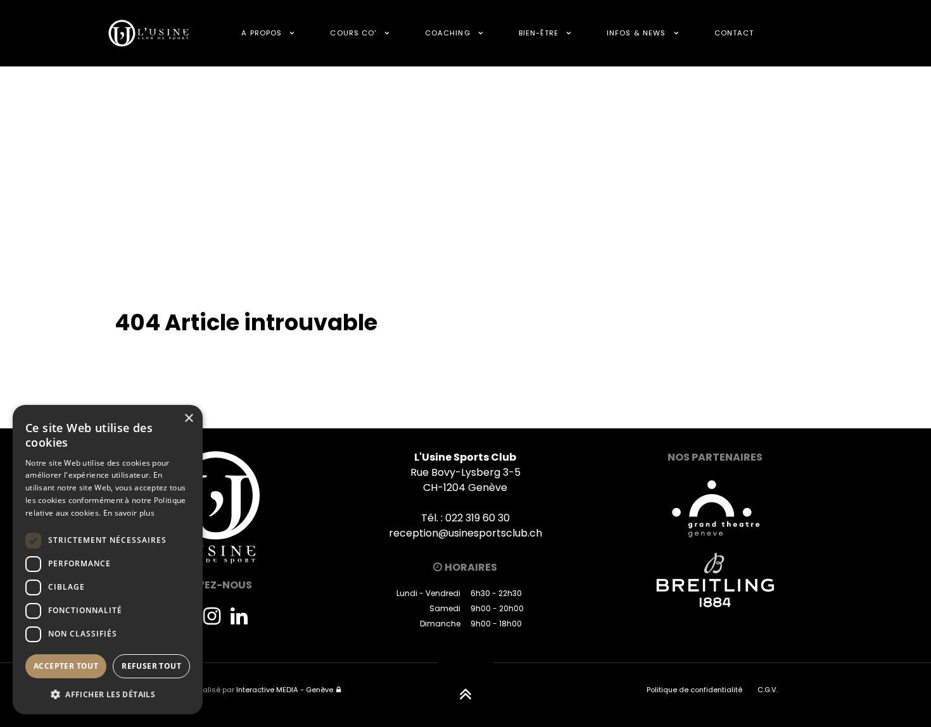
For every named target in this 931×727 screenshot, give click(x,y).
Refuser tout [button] (151, 666)
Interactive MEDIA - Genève (284, 690)
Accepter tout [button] (66, 666)
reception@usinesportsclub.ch (465, 533)
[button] (107, 694)
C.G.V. (767, 690)
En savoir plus (129, 512)
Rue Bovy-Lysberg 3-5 (465, 472)
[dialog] (108, 559)
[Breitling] (715, 580)
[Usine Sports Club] (148, 33)
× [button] (188, 418)
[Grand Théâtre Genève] (715, 507)
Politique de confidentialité (694, 690)
